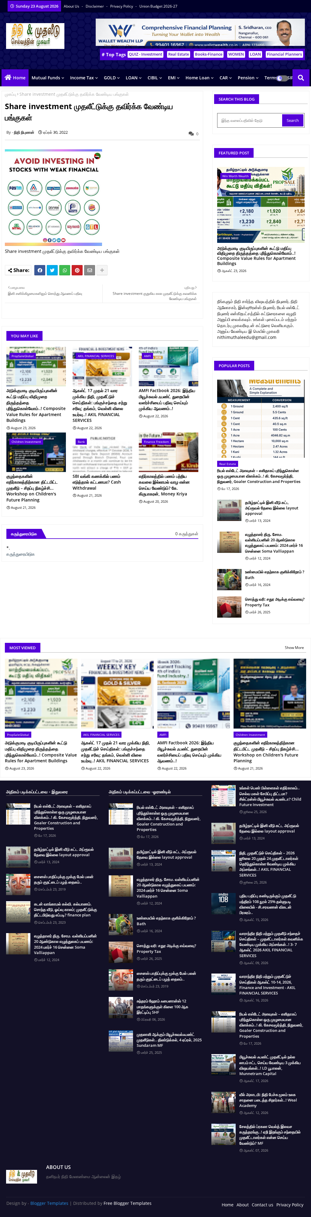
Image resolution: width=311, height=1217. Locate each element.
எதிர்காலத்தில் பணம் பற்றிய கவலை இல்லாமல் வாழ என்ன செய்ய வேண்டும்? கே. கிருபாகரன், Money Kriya (164, 485)
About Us (72, 6)
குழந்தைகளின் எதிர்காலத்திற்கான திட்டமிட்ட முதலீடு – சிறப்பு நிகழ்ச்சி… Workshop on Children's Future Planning (32, 488)
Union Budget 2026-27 (158, 6)
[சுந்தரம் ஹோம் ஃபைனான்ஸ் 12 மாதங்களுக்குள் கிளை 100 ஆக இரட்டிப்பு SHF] (121, 1007)
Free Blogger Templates (128, 1203)
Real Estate (178, 54)
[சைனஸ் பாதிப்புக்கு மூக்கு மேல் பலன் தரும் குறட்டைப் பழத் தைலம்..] (18, 884)
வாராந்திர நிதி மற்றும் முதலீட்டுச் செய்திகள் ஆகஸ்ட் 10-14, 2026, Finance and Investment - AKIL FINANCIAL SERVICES (267, 985)
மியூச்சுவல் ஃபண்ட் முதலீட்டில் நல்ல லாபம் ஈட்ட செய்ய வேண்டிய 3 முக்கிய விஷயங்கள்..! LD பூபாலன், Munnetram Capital (270, 1065)
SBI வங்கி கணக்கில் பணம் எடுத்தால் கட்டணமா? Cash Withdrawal (97, 482)
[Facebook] (39, 270)
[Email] (89, 270)
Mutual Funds (46, 78)
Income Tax (82, 78)
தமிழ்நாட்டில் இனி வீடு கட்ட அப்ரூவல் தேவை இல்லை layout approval (271, 508)
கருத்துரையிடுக (20, 554)
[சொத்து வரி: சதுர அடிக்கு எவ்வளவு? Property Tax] (229, 607)
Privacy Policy (122, 6)
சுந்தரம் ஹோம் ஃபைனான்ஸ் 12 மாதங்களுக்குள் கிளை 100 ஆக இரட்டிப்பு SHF (162, 1006)
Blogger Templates (49, 1203)
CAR (224, 78)
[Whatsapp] (64, 270)
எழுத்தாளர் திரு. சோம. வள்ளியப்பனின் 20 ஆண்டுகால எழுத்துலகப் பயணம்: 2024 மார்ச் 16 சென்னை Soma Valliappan (274, 543)
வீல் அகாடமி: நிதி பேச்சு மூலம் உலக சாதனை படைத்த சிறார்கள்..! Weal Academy (268, 1100)
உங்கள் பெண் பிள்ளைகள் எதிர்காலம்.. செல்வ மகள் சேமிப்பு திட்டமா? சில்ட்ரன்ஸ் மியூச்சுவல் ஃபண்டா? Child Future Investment (270, 796)
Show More (294, 647)
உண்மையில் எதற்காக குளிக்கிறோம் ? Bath (274, 574)
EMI (172, 78)
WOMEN (236, 54)
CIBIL (153, 78)
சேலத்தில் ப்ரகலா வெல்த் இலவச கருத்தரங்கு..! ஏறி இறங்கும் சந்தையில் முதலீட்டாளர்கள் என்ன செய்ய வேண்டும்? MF (270, 1135)
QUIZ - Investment (145, 54)
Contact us (262, 1205)
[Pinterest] (77, 270)
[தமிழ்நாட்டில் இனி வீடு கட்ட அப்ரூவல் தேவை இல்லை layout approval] (229, 510)
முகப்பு (10, 94)
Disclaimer (95, 6)
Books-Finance (208, 54)
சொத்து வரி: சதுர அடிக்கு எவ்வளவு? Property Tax (275, 601)
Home (19, 78)
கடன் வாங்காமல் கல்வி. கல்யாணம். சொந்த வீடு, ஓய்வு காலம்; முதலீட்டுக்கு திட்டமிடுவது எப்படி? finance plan (65, 909)
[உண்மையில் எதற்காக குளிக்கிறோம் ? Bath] (229, 579)
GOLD (110, 78)
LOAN (255, 54)
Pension (246, 78)
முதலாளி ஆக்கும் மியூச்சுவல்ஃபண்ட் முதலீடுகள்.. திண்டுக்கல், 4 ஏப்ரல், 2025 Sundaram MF (169, 1040)
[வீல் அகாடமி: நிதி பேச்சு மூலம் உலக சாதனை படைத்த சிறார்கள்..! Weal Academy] (223, 1102)
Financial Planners (284, 54)
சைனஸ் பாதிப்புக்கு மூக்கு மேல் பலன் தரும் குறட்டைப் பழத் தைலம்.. (64, 879)
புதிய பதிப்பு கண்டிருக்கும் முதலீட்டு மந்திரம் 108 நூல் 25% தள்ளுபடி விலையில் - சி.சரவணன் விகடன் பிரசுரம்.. (267, 904)
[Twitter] (52, 270)
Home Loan (198, 78)
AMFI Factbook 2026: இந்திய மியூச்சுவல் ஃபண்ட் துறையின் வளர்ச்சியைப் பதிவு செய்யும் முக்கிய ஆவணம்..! (167, 399)
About (243, 1205)
